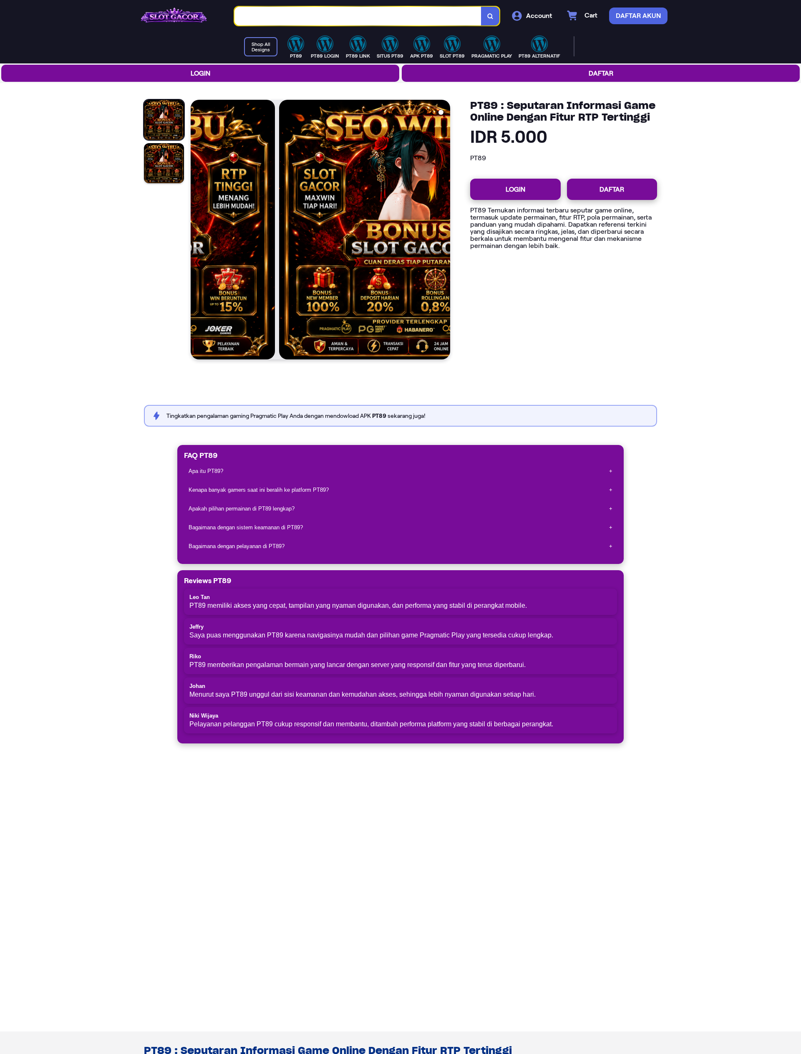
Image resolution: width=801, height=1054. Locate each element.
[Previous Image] (197, 230)
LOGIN (200, 73)
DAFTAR (601, 73)
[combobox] (357, 16)
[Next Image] (443, 230)
